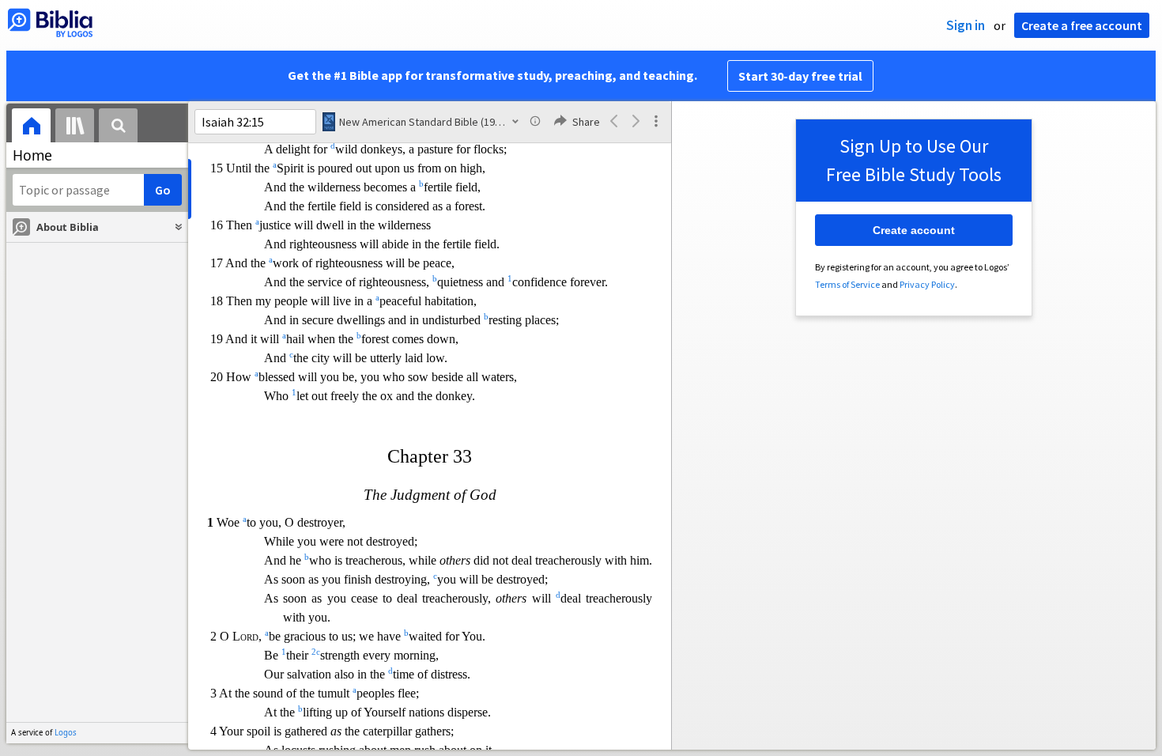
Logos (66, 733)
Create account (914, 230)
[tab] (31, 127)
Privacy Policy (927, 284)
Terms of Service (847, 284)
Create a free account (1081, 25)
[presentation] (31, 127)
